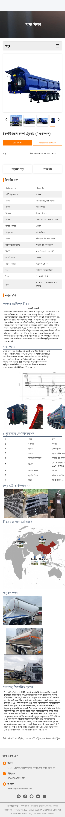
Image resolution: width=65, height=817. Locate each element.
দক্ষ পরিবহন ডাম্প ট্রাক (51, 738)
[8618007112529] (44, 797)
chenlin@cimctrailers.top (20, 788)
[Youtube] (38, 797)
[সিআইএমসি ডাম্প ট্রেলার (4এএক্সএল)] (32, 83)
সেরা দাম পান (17, 142)
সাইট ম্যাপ (25, 806)
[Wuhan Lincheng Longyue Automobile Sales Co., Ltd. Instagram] (31, 797)
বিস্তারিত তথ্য (18, 169)
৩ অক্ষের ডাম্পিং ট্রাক (32, 738)
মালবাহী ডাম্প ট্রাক (15, 738)
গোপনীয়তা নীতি (12, 806)
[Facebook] (25, 797)
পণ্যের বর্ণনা (47, 169)
